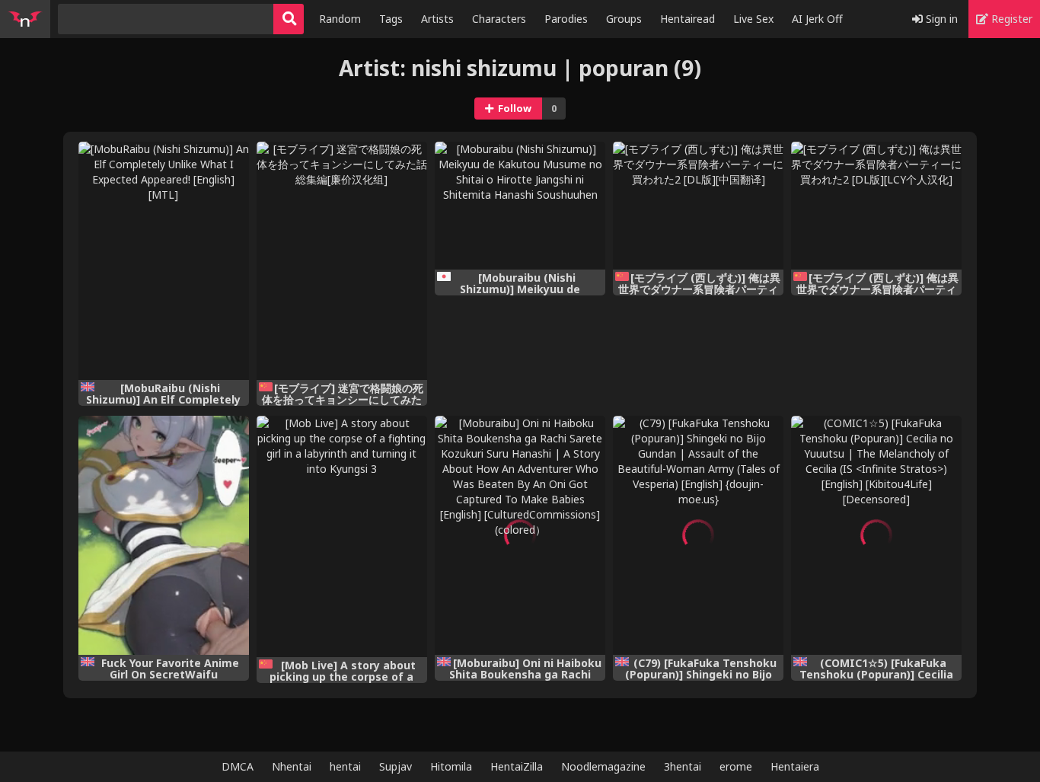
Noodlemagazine (603, 766)
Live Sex (753, 18)
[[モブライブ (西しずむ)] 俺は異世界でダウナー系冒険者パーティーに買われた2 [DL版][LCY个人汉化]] (876, 206)
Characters (499, 18)
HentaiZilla (516, 766)
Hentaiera (794, 766)
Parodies (566, 18)
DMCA (238, 766)
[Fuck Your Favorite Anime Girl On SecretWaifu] (163, 535)
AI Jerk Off (817, 18)
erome (735, 766)
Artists (437, 18)
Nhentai (291, 766)
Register (1010, 18)
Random (340, 18)
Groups (624, 18)
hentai (345, 766)
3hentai (682, 766)
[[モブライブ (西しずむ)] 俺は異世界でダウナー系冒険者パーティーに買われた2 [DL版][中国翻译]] (698, 206)
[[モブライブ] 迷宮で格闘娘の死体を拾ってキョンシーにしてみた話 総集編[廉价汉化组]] (342, 261)
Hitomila (451, 766)
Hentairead (687, 18)
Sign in (940, 18)
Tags (391, 18)
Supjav (395, 766)
